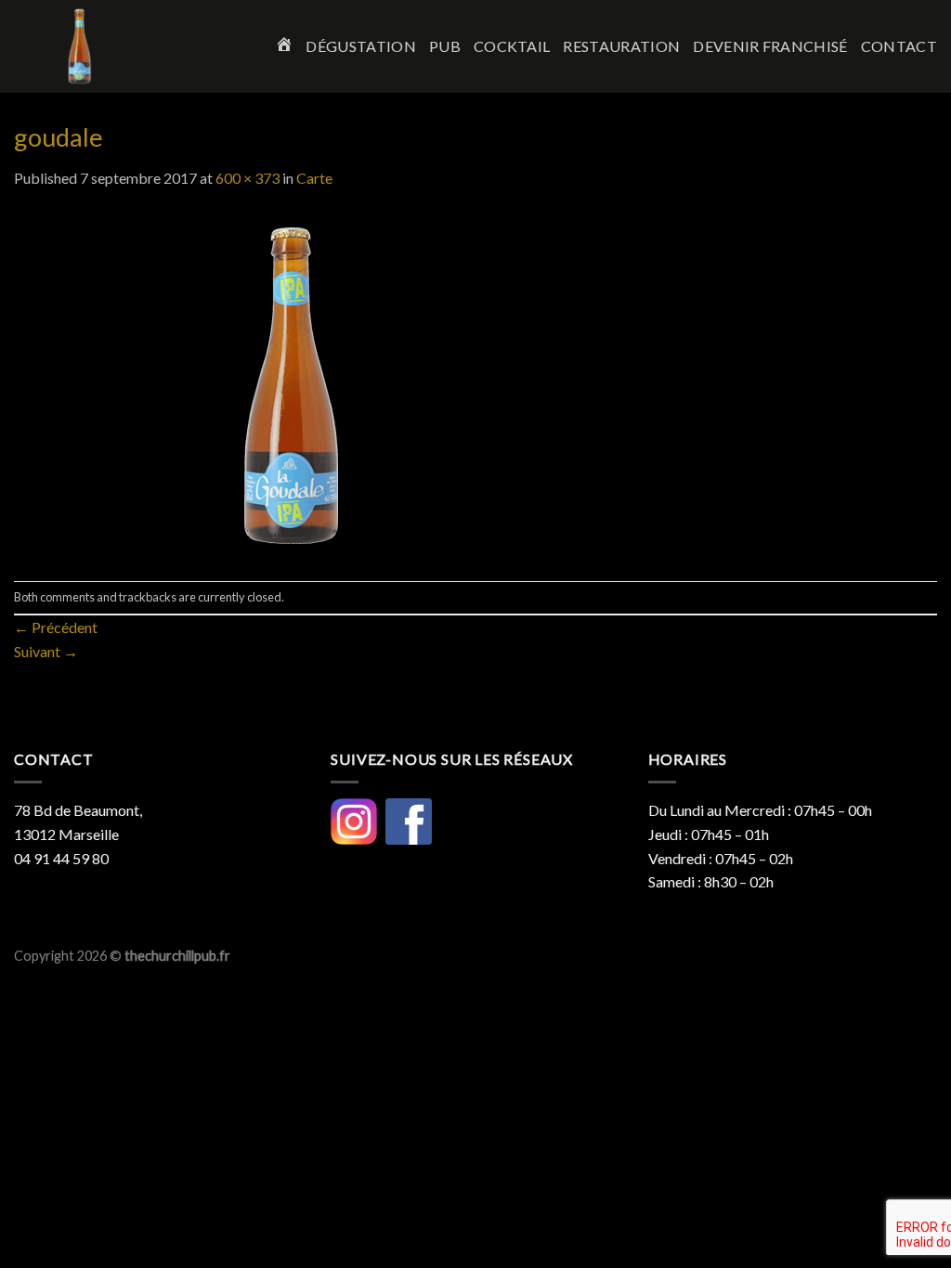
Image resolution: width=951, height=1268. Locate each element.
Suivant (46, 651)
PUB (445, 46)
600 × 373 (247, 178)
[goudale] (292, 383)
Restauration (621, 46)
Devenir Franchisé (770, 46)
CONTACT (899, 46)
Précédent (56, 627)
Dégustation (361, 46)
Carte (314, 178)
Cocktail (512, 46)
